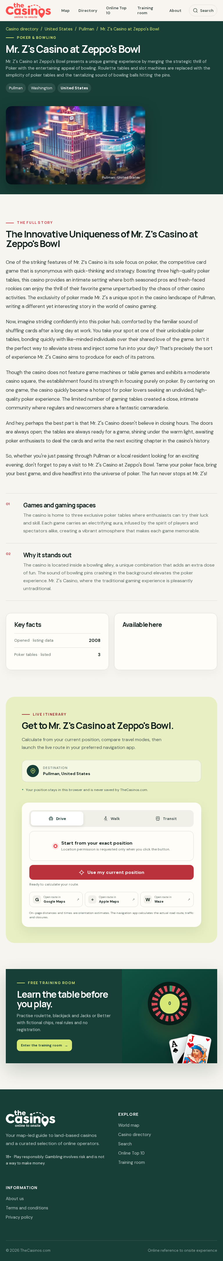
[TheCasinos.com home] (28, 10)
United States (59, 29)
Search (206, 10)
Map (65, 10)
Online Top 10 (116, 10)
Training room (145, 10)
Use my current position (115, 872)
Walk (115, 818)
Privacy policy (19, 1217)
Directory (87, 10)
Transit (170, 818)
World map (128, 1125)
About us (15, 1199)
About (175, 10)
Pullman (86, 29)
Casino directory (22, 29)
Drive (61, 818)
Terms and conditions (27, 1208)
